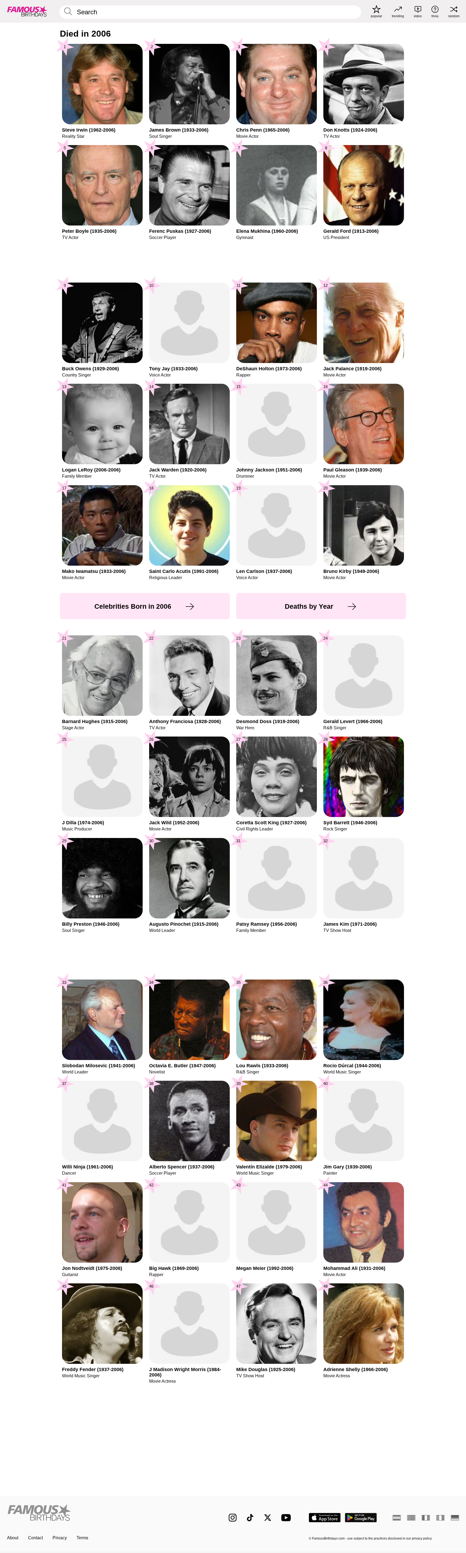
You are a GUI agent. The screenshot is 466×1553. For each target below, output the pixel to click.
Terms (82, 1538)
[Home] (107, 1513)
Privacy (60, 1538)
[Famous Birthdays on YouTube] (287, 1518)
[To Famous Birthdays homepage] (27, 11)
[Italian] (440, 1517)
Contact (35, 1538)
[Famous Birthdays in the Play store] (361, 1517)
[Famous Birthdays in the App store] (325, 1517)
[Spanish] (397, 1517)
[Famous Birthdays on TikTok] (250, 1518)
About (12, 1538)
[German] (455, 1517)
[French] (426, 1517)
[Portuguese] (411, 1517)
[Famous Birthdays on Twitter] (268, 1518)
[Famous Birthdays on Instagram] (233, 1518)
